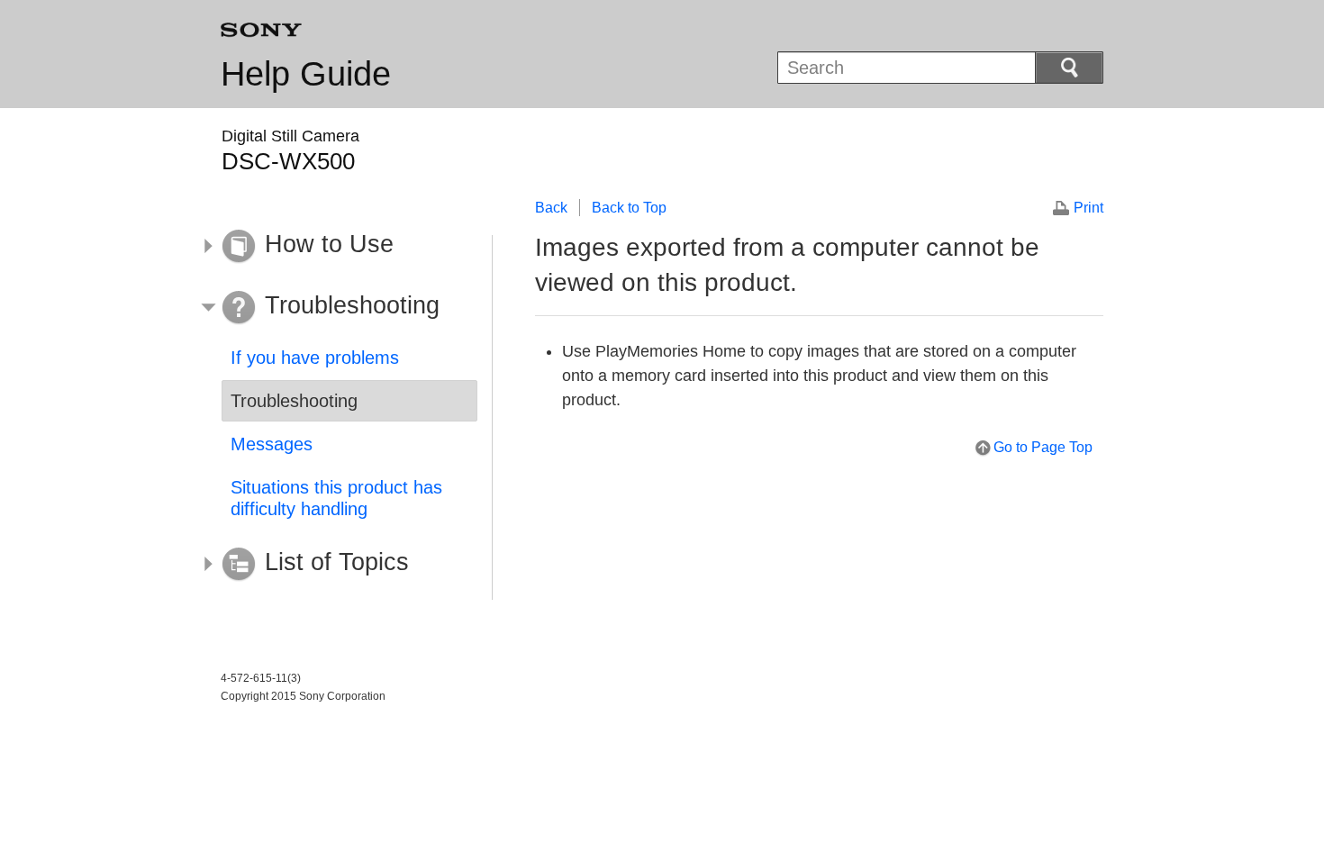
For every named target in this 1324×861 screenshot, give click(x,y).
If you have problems (315, 357)
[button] (336, 247)
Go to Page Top (1043, 447)
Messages (272, 444)
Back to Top (629, 207)
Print (1088, 207)
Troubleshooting (294, 401)
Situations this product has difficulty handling (336, 498)
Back (551, 207)
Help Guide (306, 74)
